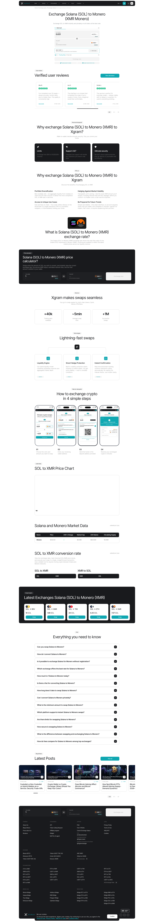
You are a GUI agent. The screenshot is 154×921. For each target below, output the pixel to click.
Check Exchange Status (83, 830)
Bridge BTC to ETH (82, 892)
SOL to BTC (53, 877)
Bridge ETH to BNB (109, 903)
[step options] (98, 28)
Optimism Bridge (54, 900)
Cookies (106, 833)
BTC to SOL (107, 877)
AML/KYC (106, 830)
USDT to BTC (54, 880)
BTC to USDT (27, 877)
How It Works (81, 828)
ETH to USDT (108, 871)
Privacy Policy (108, 825)
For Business (54, 3)
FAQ (78, 825)
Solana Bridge (27, 895)
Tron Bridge (26, 898)
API (51, 825)
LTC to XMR (26, 869)
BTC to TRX (107, 874)
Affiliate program (54, 830)
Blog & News (26, 828)
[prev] (114, 112)
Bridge (43, 3)
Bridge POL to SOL (109, 898)
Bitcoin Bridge (27, 892)
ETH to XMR (53, 869)
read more (40, 103)
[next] (118, 112)
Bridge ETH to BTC (82, 895)
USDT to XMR (54, 871)
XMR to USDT (54, 874)
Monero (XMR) (54, 859)
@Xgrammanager (82, 843)
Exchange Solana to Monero (64, 8)
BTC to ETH (26, 874)
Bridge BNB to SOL (109, 895)
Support (64, 3)
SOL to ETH (80, 877)
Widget (52, 833)
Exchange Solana (51, 8)
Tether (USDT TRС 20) (56, 853)
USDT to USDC (108, 880)
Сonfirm (112, 916)
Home (36, 8)
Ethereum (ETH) (27, 856)
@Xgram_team (81, 839)
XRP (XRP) (80, 853)
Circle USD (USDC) (55, 856)
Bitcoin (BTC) (26, 853)
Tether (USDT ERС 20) (29, 859)
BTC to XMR (26, 882)
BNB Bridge (53, 895)
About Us (25, 825)
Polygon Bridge (54, 898)
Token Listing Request (56, 828)
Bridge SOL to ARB (109, 900)
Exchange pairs (42, 8)
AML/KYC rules (61, 918)
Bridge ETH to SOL (82, 900)
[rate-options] (98, 55)
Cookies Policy (73, 918)
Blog (73, 3)
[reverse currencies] (77, 38)
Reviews (25, 833)
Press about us (27, 830)
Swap (35, 3)
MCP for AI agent (55, 836)
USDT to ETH (81, 880)
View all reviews (109, 75)
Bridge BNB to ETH (109, 892)
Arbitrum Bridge (54, 892)
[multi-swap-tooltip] (62, 50)
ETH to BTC (26, 880)
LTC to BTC (80, 874)
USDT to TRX (81, 869)
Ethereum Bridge (27, 900)
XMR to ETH (80, 871)
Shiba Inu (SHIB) (81, 856)
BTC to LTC (107, 869)
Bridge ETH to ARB (82, 898)
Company (79, 3)
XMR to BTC (26, 871)
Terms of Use (108, 828)
